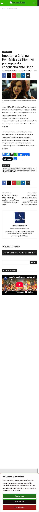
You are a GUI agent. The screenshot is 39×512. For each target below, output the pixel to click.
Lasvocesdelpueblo (10, 70)
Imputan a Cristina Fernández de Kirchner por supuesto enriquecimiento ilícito (19, 171)
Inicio (3, 8)
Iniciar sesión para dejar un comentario (19, 253)
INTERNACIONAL (12, 8)
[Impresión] (28, 75)
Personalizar (19, 502)
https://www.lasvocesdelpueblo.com (19, 228)
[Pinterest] (14, 75)
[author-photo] (20, 222)
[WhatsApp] (18, 75)
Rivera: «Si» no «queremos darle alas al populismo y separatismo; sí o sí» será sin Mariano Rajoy (29, 200)
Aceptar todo (19, 496)
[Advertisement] (19, 30)
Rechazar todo (19, 507)
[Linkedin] (23, 75)
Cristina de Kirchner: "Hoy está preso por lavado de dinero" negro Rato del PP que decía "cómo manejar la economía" (18, 168)
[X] (9, 75)
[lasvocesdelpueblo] (17, 2)
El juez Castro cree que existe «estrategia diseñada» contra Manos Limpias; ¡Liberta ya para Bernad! (10, 200)
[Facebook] (4, 75)
